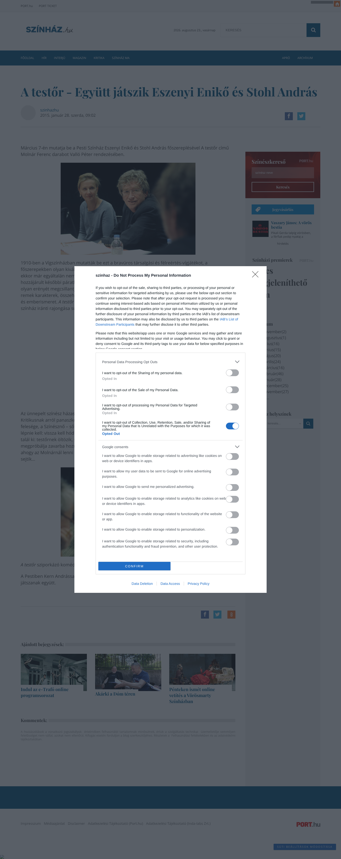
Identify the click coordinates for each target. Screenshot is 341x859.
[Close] (257, 276)
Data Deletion (142, 584)
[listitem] (170, 361)
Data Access (170, 584)
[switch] (232, 372)
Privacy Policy (198, 584)
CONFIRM (134, 566)
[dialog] (170, 429)
